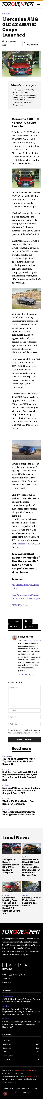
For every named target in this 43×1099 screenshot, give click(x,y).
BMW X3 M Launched (22, 605)
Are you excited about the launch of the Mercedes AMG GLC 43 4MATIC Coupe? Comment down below (24, 98)
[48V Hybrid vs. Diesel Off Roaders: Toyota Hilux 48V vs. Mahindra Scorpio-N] (11, 848)
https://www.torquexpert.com (29, 640)
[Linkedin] (22, 674)
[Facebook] (15, 965)
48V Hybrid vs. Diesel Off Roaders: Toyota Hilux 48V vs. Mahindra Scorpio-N (19, 761)
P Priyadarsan (32, 43)
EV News (5, 785)
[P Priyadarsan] (14, 655)
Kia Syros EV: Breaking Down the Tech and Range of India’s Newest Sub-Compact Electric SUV (21, 790)
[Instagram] (19, 674)
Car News (6, 14)
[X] (29, 674)
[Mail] (26, 674)
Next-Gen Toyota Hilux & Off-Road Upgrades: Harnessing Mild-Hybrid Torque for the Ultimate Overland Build (31, 868)
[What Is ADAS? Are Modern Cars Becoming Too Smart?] (31, 886)
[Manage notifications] (5, 1094)
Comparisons (7, 756)
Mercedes (22, 544)
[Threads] (33, 674)
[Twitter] (21, 965)
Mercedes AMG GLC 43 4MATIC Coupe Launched (23, 91)
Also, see (19, 105)
